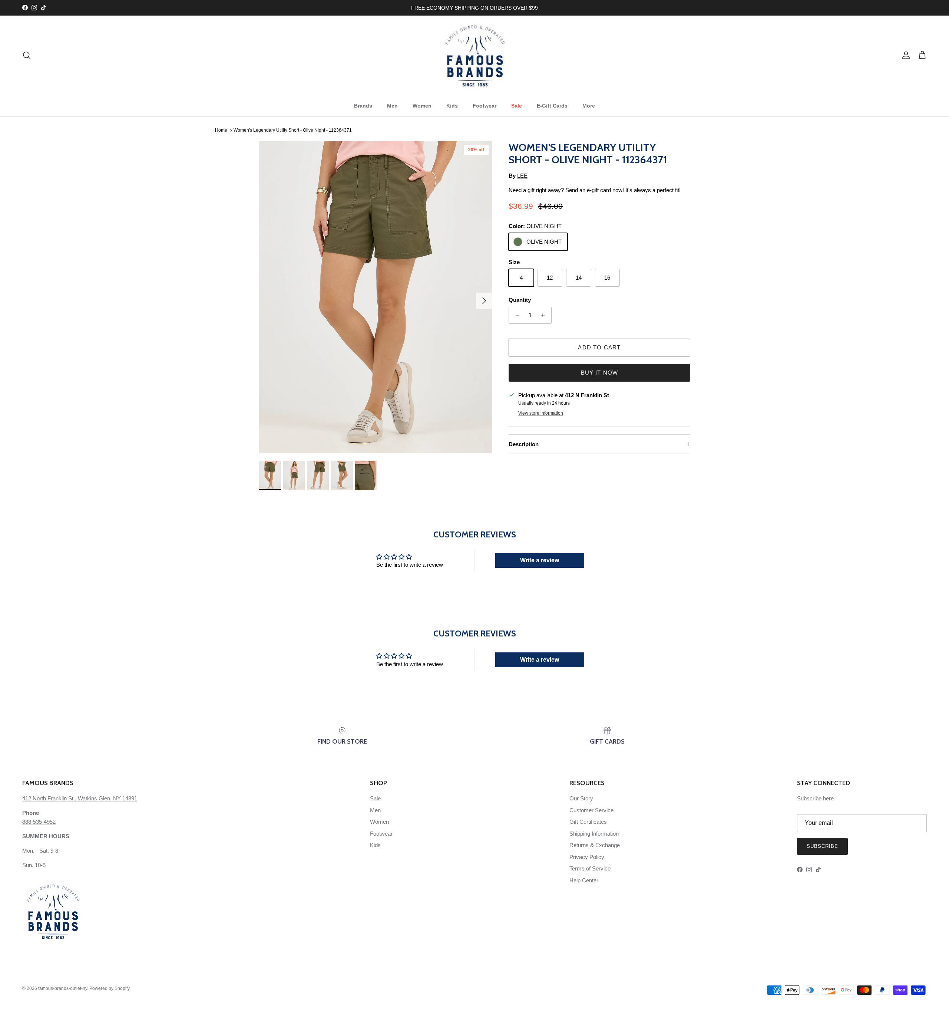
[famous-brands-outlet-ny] (474, 55)
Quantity (520, 300)
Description (524, 444)
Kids (452, 106)
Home (221, 130)
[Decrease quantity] (515, 315)
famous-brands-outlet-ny (62, 988)
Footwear (484, 106)
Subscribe (822, 846)
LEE (522, 175)
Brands (363, 106)
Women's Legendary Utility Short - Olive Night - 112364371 (293, 130)
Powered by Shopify (109, 988)
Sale (516, 106)
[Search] (26, 55)
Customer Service (591, 810)
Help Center (583, 880)
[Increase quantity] (544, 315)
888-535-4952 (39, 822)
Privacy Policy (586, 857)
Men (392, 106)
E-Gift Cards (552, 106)
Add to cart (599, 347)
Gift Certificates (588, 822)
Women (422, 106)
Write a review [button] (539, 560)
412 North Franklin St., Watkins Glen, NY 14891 (79, 798)
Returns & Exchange (594, 845)
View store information (540, 413)
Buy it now (599, 372)
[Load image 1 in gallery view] (375, 297)
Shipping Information (594, 833)
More (588, 106)
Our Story (581, 798)
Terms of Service (590, 868)
